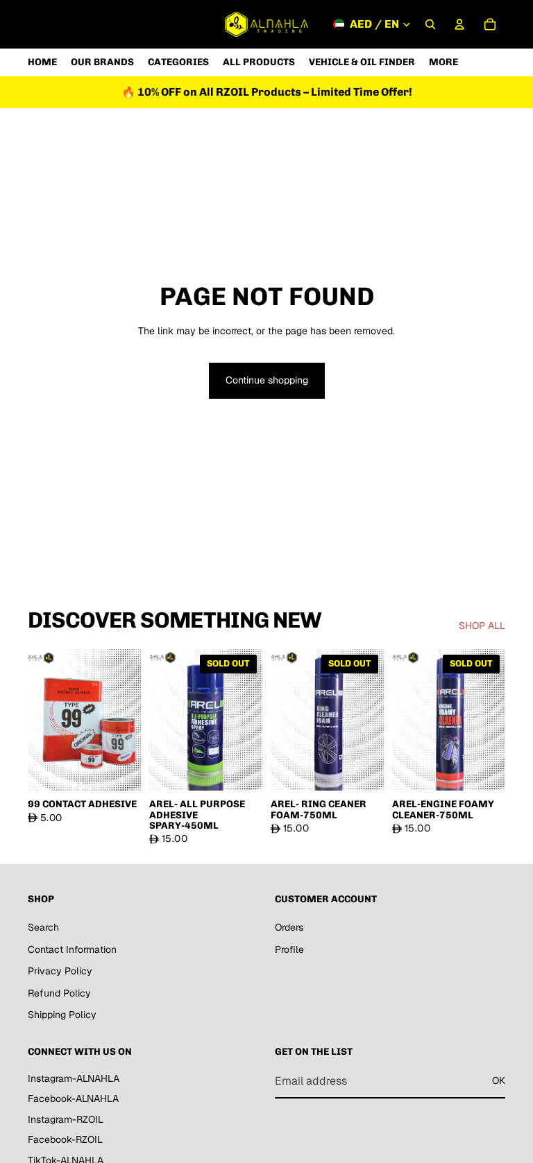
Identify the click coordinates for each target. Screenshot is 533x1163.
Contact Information (72, 948)
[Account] (459, 24)
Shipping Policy (62, 1014)
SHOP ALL (482, 625)
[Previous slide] (43, 720)
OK (498, 1080)
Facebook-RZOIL (65, 1139)
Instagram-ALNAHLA (73, 1077)
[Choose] (119, 769)
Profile (289, 948)
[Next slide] (125, 720)
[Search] (430, 24)
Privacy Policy (60, 971)
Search (43, 927)
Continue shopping (267, 380)
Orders (289, 927)
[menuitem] (443, 62)
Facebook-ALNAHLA (73, 1098)
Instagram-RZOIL (65, 1118)
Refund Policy (59, 992)
